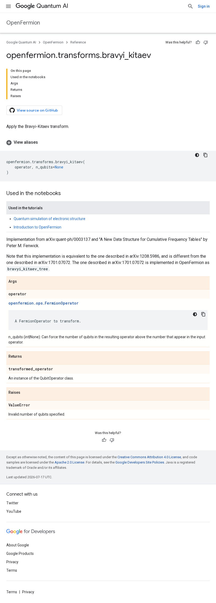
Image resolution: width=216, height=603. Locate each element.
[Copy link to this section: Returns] (27, 356)
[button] (108, 142)
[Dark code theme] (197, 155)
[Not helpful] (206, 42)
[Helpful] (198, 42)
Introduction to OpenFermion (37, 227)
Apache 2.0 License (69, 462)
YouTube (13, 511)
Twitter (12, 503)
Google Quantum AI (21, 42)
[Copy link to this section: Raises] (25, 393)
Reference (78, 42)
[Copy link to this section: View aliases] (43, 142)
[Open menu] (8, 6)
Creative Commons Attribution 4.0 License (149, 457)
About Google (17, 545)
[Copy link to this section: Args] (22, 281)
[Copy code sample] (205, 155)
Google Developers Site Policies (139, 462)
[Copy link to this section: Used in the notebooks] (66, 194)
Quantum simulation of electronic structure (49, 219)
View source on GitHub (37, 110)
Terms (11, 570)
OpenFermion (23, 22)
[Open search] (190, 6)
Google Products (20, 553)
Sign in (204, 6)
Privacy (12, 562)
